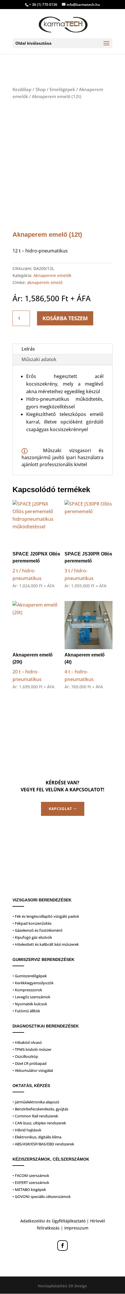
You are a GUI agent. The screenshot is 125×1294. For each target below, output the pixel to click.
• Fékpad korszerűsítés (31, 923)
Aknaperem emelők (52, 275)
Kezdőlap (21, 89)
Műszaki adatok (39, 359)
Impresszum (76, 1228)
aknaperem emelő (45, 282)
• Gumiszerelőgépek (29, 975)
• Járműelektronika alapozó (35, 1102)
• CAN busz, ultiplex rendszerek (39, 1123)
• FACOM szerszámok (30, 1175)
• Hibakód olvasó (27, 1042)
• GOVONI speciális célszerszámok (41, 1196)
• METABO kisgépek (29, 1189)
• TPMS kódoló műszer (31, 1049)
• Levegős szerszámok (31, 996)
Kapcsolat (60, 808)
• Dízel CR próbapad (29, 1063)
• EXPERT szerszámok (30, 1182)
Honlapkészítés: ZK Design (62, 1285)
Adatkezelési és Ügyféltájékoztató (52, 1221)
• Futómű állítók (26, 1010)
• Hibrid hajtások (26, 1130)
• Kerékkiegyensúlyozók (32, 982)
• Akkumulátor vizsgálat (32, 1070)
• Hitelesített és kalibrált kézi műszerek (45, 944)
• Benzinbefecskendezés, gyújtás (40, 1109)
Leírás (28, 349)
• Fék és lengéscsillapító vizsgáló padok (45, 916)
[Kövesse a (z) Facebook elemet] (62, 1245)
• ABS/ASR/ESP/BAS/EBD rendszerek (43, 1144)
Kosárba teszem (65, 318)
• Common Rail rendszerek (35, 1116)
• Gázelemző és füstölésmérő (37, 930)
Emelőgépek (62, 89)
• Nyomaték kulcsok (29, 1003)
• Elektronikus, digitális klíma (36, 1137)
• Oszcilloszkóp (25, 1056)
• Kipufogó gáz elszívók (32, 937)
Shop (40, 89)
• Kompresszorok (27, 989)
